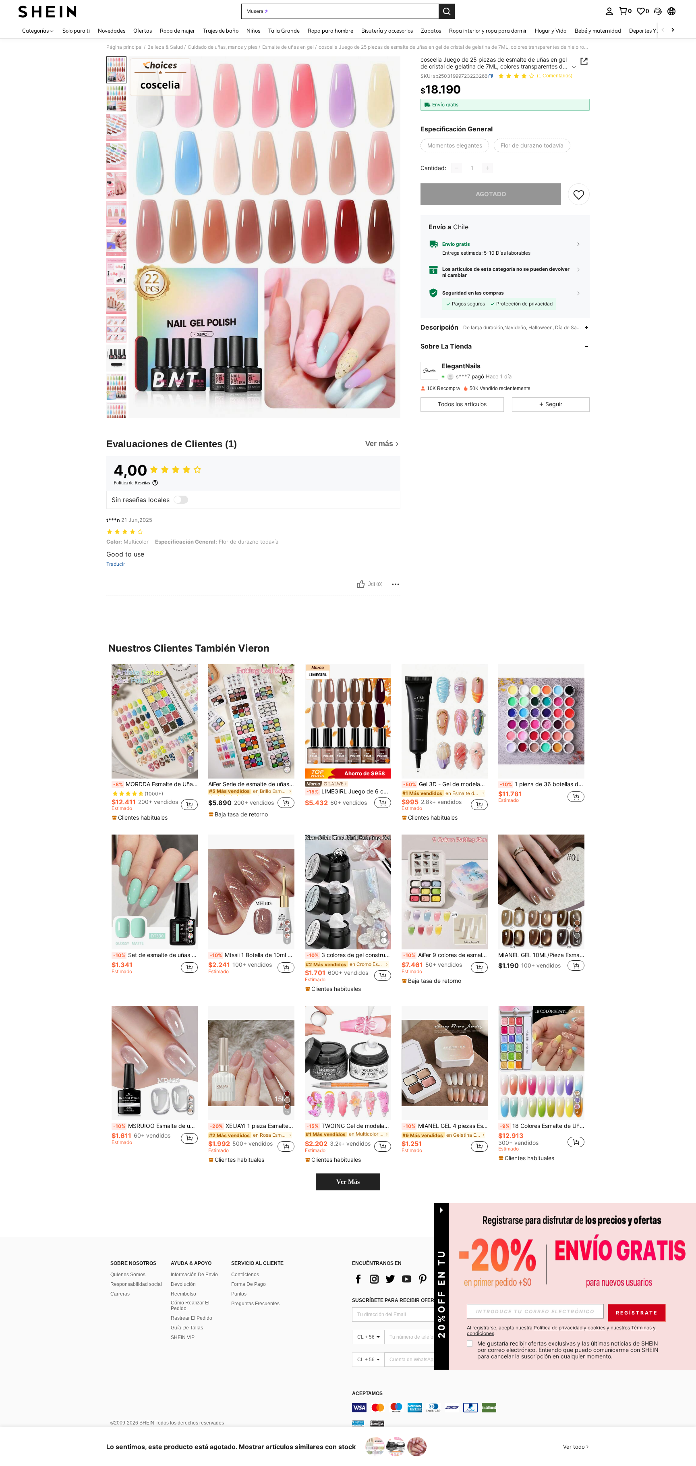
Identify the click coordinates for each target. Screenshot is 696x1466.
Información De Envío (194, 1274)
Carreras (120, 1294)
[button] (658, 11)
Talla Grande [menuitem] (284, 30)
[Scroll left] (663, 30)
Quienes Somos (127, 1274)
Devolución (183, 1284)
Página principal (124, 47)
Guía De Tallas (187, 1328)
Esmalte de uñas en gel (288, 47)
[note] (141, 818)
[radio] (454, 145)
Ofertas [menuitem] (142, 30)
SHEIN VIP (183, 1337)
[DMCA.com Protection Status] (377, 1423)
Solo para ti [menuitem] (76, 30)
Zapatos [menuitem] (431, 30)
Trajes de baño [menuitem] (220, 30)
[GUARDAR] (579, 194)
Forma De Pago (248, 1284)
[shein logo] (47, 11)
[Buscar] (447, 11)
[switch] (181, 500)
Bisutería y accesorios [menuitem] (387, 30)
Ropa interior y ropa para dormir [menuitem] (488, 30)
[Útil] (361, 584)
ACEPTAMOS (367, 1393)
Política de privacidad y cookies (569, 1328)
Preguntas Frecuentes (255, 1303)
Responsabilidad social (136, 1284)
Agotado (491, 194)
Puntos (238, 1294)
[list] (416, 1279)
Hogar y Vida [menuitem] (551, 30)
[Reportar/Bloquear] (395, 584)
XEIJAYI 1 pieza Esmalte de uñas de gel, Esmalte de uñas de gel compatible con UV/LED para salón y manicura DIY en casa (252, 1126)
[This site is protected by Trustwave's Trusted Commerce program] (358, 1423)
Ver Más (348, 1181)
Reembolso (183, 1294)
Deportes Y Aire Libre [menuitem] (655, 30)
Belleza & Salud (165, 47)
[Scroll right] (672, 30)
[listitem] (154, 742)
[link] (625, 11)
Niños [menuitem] (253, 30)
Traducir (115, 564)
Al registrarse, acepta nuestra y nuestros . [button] (561, 1330)
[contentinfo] (473, 1407)
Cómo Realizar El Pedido (190, 1305)
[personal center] (609, 11)
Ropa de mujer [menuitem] (177, 30)
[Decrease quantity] (457, 168)
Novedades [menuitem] (111, 30)
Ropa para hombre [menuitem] (330, 30)
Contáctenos (245, 1274)
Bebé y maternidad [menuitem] (598, 30)
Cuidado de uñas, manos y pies (222, 47)
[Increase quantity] (487, 168)
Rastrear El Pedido (191, 1318)
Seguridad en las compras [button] (473, 293)
